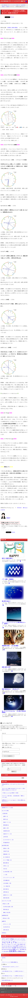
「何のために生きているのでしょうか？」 (11, 966)
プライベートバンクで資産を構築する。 (10, 962)
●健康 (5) (4, 921)
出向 (4, 946)
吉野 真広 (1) (6, 892)
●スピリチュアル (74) (6, 900)
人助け (15, 944)
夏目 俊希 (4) (6, 862)
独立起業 (22, 947)
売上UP (11, 946)
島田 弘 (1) (5, 819)
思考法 (6, 947)
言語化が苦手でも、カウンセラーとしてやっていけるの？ (13, 785)
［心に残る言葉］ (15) (7, 871)
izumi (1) (5, 868)
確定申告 (5, 949)
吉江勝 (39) (5, 813)
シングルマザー (23, 940)
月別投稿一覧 (4, 985)
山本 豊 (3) (5, 836)
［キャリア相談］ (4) (7, 860)
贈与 (17, 951)
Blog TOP (3, 989)
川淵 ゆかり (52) (6, 918)
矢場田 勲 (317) (6, 830)
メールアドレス (5, 751)
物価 (20, 947)
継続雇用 (10, 949)
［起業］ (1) (5, 816)
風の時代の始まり (6, 601)
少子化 (24, 946)
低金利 (21, 944)
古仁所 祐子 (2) (6, 926)
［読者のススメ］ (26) (7, 895)
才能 (12, 947)
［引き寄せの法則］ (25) (8, 906)
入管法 (24, 944)
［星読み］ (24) (6, 848)
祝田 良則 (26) (6, 897)
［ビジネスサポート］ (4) (8, 839)
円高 (2, 946)
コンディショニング (16, 940)
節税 (8, 949)
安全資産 (14, 946)
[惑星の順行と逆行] (11, 671)
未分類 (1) (4, 932)
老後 (13, 949)
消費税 (17, 947)
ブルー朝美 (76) (6, 886)
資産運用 (12, 951)
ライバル (11, 944)
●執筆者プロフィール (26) (7, 807)
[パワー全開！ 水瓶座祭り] (9, 583)
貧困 (4, 951)
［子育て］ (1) (6, 865)
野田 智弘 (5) (6, 909)
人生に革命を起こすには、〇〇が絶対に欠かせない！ (13, 971)
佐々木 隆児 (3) (6, 857)
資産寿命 (7, 951)
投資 (15, 947)
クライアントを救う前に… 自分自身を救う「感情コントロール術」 (13, 796)
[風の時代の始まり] (3, 605)
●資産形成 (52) (5, 915)
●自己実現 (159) (5, 845)
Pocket (12, 17)
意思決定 (9, 947)
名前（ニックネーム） (7, 747)
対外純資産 (21, 946)
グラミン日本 (10, 940)
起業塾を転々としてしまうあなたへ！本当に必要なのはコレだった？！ (13, 801)
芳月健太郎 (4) (6, 842)
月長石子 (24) (6, 851)
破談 (2, 949)
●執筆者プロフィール (5, 992)
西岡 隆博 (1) (6, 825)
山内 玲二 (4, 957)
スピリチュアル (9, 942)
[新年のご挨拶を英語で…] (20, 561)
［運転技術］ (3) (6, 854)
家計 (17, 946)
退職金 (20, 951)
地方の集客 (8, 946)
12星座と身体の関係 (12, 27)
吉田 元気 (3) (6, 929)
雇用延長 (23, 951)
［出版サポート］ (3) (7, 833)
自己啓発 (22, 949)
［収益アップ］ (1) (6, 822)
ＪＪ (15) (5, 874)
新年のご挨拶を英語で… (8, 558)
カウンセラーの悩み (8, 939)
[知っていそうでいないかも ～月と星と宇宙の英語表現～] (11, 716)
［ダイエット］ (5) (6, 924)
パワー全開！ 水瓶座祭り (8, 579)
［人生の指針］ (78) (7, 883)
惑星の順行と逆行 (6, 667)
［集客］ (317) (6, 828)
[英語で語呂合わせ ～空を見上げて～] (4, 693)
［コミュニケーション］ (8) (8, 877)
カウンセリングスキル (19, 939)
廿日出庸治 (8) (6, 880)
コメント (4, 733)
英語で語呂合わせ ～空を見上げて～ (11, 689)
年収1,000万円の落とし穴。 (7, 980)
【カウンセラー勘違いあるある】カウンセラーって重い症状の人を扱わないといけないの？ (13, 789)
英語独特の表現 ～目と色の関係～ (10, 645)
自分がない (18, 949)
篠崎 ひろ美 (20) (6, 912)
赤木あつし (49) (6, 903)
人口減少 (18, 944)
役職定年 (3, 947)
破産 (25, 947)
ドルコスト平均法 (7, 944)
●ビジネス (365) (5, 810)
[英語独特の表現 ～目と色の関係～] (4, 649)
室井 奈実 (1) (6, 889)
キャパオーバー (4, 940)
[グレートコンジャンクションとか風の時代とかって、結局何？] (3, 627)
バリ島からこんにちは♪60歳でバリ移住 (10, 792)
